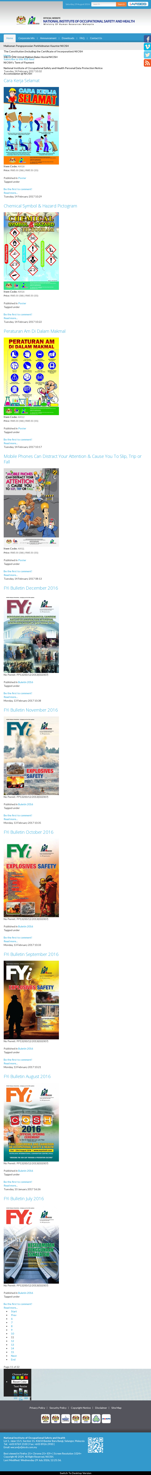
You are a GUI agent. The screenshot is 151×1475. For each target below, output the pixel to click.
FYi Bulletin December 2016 (31, 588)
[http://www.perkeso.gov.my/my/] (96, 1418)
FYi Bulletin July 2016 (24, 1198)
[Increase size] (15, 1394)
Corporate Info (26, 38)
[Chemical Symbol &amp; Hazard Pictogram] (31, 250)
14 (12, 1348)
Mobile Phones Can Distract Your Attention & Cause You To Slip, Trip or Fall (73, 459)
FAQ (82, 38)
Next (14, 1355)
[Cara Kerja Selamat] (31, 125)
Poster (22, 178)
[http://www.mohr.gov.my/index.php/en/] (75, 1418)
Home (9, 38)
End (13, 1359)
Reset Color (20, 1381)
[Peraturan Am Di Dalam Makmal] (31, 376)
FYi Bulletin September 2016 (31, 954)
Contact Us (96, 38)
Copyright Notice (81, 1408)
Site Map (116, 1408)
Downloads (68, 38)
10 (12, 1333)
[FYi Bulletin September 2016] (31, 999)
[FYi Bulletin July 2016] (31, 1244)
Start (14, 1311)
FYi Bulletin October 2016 (28, 832)
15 (12, 1352)
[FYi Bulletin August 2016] (31, 1121)
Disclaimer (101, 1408)
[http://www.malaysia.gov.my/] (45, 1418)
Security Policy (58, 1408)
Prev (13, 1315)
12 (12, 1340)
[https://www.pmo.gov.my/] (55, 1418)
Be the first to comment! (18, 189)
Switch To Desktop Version (75, 1473)
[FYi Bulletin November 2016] (31, 755)
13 (12, 1344)
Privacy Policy (37, 1408)
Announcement (48, 38)
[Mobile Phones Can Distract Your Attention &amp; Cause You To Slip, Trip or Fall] (31, 507)
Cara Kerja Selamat (22, 80)
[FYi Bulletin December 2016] (31, 633)
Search (121, 4)
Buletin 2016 (25, 682)
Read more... (11, 192)
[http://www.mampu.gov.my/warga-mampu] (106, 1418)
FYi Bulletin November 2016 (31, 710)
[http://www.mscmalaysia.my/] (65, 1418)
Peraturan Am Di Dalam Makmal (35, 331)
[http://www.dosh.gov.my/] (86, 1418)
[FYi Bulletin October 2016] (31, 877)
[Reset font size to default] (21, 1394)
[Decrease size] (26, 1394)
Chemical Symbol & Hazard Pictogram (40, 206)
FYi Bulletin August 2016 (27, 1076)
